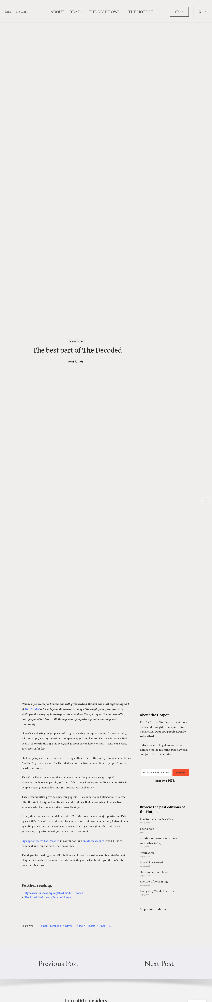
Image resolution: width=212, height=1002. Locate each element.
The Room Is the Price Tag (156, 819)
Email (44, 925)
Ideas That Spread (151, 863)
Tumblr (101, 925)
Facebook (55, 925)
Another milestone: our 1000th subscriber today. (159, 841)
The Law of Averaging (154, 882)
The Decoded (32, 709)
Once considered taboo (154, 872)
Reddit (91, 925)
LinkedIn (79, 925)
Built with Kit (165, 780)
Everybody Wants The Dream (158, 891)
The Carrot (147, 829)
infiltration (147, 853)
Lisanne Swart (16, 11)
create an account (93, 841)
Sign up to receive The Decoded (40, 841)
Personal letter (76, 341)
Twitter (67, 925)
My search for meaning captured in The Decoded (54, 893)
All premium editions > (154, 909)
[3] (109, 925)
